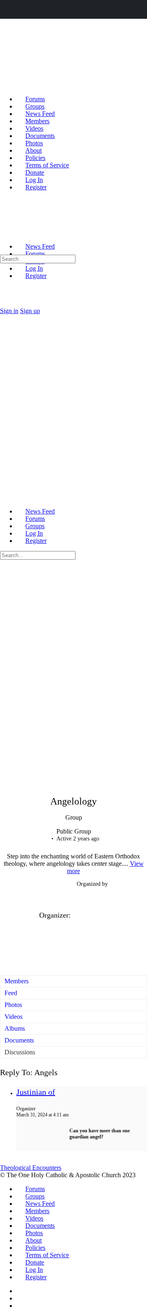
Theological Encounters (30, 1167)
